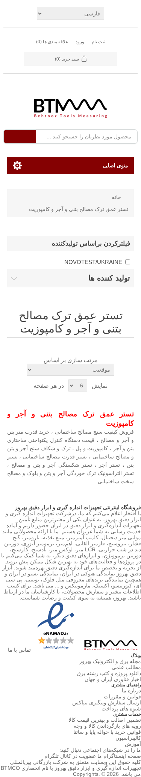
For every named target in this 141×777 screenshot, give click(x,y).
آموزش (133, 744)
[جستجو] (20, 136)
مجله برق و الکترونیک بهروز (110, 661)
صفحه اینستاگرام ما (119, 756)
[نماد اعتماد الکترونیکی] (55, 650)
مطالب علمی (126, 667)
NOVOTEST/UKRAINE (93, 262)
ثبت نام (98, 41)
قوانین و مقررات (122, 697)
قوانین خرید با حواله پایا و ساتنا (107, 732)
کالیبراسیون (128, 738)
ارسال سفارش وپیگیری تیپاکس (106, 703)
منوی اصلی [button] (115, 165)
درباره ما (131, 690)
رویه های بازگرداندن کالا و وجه (107, 726)
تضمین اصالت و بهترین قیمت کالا (104, 720)
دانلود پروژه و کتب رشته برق (109, 673)
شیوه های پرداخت (121, 709)
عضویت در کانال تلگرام (70, 756)
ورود (80, 41)
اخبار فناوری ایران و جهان (113, 679)
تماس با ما (19, 650)
